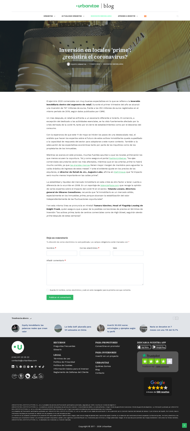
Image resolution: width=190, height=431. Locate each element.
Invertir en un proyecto (106, 356)
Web (115, 248)
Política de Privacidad (64, 362)
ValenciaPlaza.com (109, 185)
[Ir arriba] (184, 425)
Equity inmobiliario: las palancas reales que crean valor (34, 328)
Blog (97, 369)
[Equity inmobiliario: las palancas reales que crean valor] (15, 328)
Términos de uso (62, 358)
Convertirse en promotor (107, 346)
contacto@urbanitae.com (24, 360)
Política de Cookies (63, 365)
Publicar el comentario (60, 297)
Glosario (58, 349)
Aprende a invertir (126, 16)
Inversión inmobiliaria (101, 16)
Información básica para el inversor (71, 369)
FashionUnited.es (117, 158)
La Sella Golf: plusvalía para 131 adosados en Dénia (78, 328)
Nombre (51, 248)
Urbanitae (48, 16)
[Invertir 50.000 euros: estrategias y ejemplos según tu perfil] (101, 328)
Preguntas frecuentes (64, 346)
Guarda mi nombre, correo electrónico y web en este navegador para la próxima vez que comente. (90, 290)
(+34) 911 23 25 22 (20, 357)
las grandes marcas (80, 165)
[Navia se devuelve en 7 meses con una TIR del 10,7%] (143, 328)
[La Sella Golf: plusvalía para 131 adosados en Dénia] (58, 328)
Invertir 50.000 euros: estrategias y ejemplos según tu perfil (121, 328)
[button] (158, 386)
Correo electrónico (89, 248)
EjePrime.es (120, 172)
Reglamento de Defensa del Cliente (71, 372)
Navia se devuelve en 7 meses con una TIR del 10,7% (164, 328)
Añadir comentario (56, 260)
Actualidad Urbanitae (72, 16)
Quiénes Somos (103, 366)
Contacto (99, 373)
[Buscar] (177, 16)
